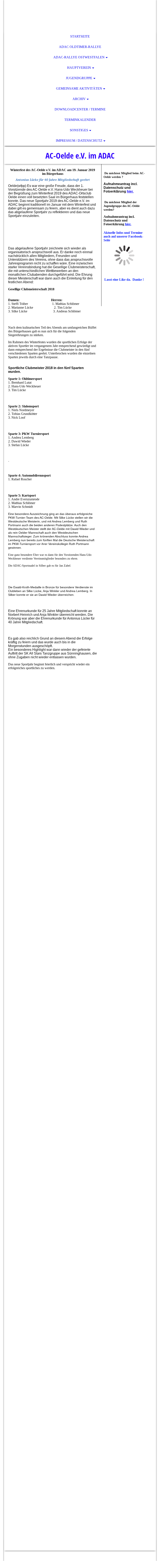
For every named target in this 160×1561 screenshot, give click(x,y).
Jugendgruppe (79, 78)
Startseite (80, 36)
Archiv (79, 99)
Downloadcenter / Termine (80, 109)
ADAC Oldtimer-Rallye (80, 47)
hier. (130, 191)
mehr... (12, 1524)
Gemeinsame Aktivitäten (79, 88)
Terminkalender (80, 119)
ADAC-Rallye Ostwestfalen (79, 57)
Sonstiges (79, 130)
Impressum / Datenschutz (79, 140)
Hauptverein (79, 67)
